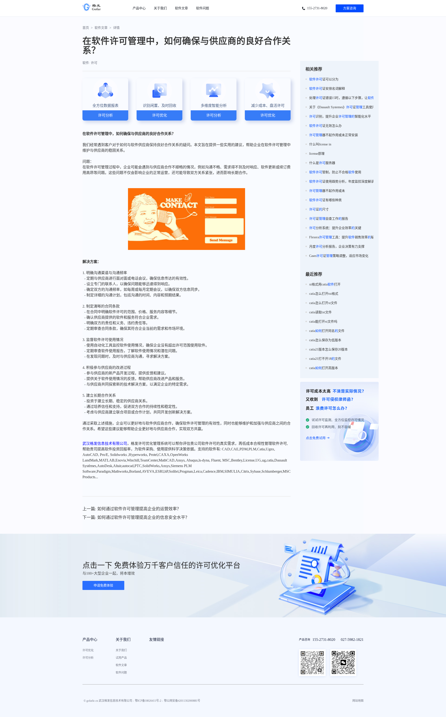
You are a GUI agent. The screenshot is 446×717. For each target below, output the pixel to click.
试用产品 (121, 657)
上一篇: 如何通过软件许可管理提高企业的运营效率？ (131, 509)
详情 (116, 27)
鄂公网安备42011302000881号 (182, 700)
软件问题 (202, 8)
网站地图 (358, 700)
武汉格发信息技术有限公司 (104, 443)
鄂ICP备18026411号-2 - (149, 700)
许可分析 (88, 657)
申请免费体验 (103, 585)
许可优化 (88, 650)
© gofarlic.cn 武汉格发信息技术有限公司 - (109, 700)
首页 (85, 27)
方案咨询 (349, 8)
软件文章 (181, 8)
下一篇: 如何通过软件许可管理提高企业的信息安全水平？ (135, 517)
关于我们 (160, 8)
